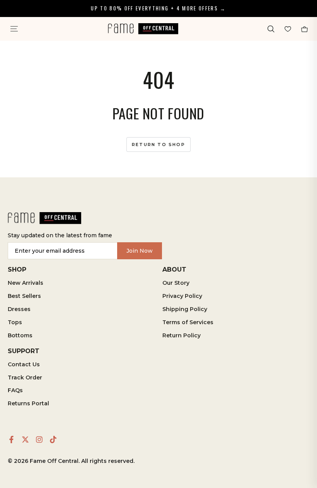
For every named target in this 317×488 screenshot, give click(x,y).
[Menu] (13, 29)
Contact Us (24, 364)
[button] (270, 29)
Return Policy (181, 335)
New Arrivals (25, 282)
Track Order (25, 377)
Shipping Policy (184, 309)
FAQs (15, 390)
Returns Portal (28, 403)
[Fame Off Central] (44, 218)
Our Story (175, 282)
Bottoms (20, 335)
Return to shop (158, 144)
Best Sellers (24, 295)
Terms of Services (187, 322)
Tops (15, 322)
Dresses (19, 309)
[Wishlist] (288, 29)
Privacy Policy (182, 295)
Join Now (139, 250)
